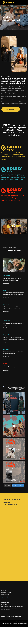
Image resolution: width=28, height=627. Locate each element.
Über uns (3, 616)
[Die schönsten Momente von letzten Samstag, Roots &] (14, 403)
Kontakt (12, 616)
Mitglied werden (10, 109)
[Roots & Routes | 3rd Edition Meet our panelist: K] (14, 449)
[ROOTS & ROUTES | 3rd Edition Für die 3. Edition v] (14, 472)
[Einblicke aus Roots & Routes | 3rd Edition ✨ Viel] (14, 426)
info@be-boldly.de (5, 598)
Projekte (8, 616)
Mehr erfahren (6, 327)
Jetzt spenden (17, 616)
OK (14, 625)
